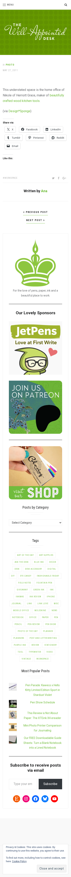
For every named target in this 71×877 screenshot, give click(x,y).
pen (56, 617)
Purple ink (20, 645)
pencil (18, 624)
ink (52, 590)
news (54, 610)
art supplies (46, 555)
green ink (38, 590)
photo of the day (28, 631)
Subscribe (50, 784)
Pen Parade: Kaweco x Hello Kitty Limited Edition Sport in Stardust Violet (42, 690)
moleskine (40, 610)
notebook (18, 617)
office (32, 617)
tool (20, 652)
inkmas (20, 597)
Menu (10, 4)
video (50, 652)
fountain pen (44, 583)
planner (48, 631)
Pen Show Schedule (42, 702)
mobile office (21, 610)
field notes (24, 583)
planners (18, 638)
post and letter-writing (43, 638)
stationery (51, 645)
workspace (11, 178)
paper (45, 617)
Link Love (42, 603)
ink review (35, 597)
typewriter (35, 652)
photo (10, 64)
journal (16, 603)
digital (52, 569)
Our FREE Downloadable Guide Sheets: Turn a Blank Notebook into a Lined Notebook (42, 742)
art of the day (25, 555)
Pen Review (34, 624)
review (35, 645)
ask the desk (22, 562)
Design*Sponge (19, 111)
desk (17, 569)
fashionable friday (48, 576)
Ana (44, 191)
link (29, 603)
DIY (13, 576)
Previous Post (36, 212)
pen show (50, 624)
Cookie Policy (19, 861)
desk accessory (33, 569)
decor (52, 562)
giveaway (22, 590)
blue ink (39, 562)
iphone (51, 597)
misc (56, 603)
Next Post (34, 220)
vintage (26, 659)
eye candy (25, 576)
